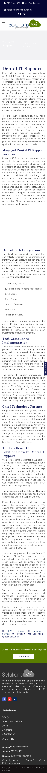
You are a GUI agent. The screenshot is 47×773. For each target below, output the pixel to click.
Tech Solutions (11, 636)
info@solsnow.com (34, 3)
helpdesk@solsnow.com (19, 9)
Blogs (7, 725)
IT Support (20, 634)
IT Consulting (36, 634)
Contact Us (23, 656)
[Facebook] (4, 699)
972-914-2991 (13, 3)
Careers (8, 729)
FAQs (6, 717)
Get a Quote (45, 368)
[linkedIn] (9, 699)
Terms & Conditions (13, 721)
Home (25, 43)
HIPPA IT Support (15, 631)
